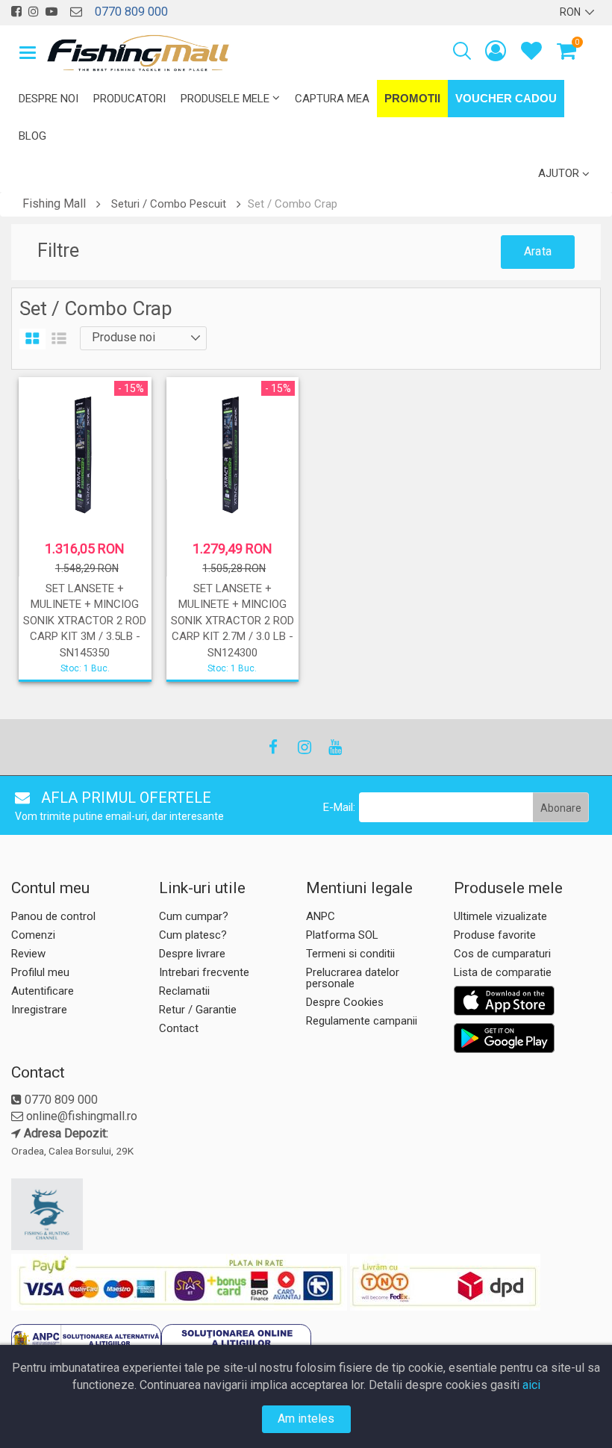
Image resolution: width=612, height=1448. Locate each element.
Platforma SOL (342, 935)
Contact (179, 1028)
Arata (538, 251)
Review (28, 953)
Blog (32, 136)
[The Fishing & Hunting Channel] (83, 1214)
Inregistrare (39, 1009)
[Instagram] (304, 747)
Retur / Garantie (198, 1009)
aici (531, 1385)
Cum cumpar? (193, 916)
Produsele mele (225, 98)
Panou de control (53, 916)
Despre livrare (192, 953)
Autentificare (42, 991)
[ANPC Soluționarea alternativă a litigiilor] (86, 1342)
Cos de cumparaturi (502, 953)
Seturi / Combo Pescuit (168, 204)
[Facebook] (273, 747)
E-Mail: (339, 807)
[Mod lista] (59, 339)
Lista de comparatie (503, 972)
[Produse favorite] (531, 54)
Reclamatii (184, 991)
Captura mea (332, 98)
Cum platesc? (193, 935)
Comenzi (33, 935)
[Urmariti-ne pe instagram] (33, 11)
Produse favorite (495, 935)
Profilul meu (40, 972)
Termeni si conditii (350, 953)
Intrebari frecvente (204, 972)
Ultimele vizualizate (500, 916)
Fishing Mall (54, 203)
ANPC (320, 916)
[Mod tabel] (32, 339)
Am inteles (306, 1418)
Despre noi (48, 98)
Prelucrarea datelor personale (352, 978)
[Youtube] (334, 747)
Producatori (129, 98)
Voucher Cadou (506, 98)
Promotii (412, 98)
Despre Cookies (345, 1002)
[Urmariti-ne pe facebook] (16, 11)
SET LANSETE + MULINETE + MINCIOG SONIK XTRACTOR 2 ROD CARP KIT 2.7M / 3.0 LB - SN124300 (232, 620)
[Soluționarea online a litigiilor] (236, 1342)
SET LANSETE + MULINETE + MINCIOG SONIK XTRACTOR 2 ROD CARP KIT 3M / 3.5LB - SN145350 (84, 620)
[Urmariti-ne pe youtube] (51, 11)
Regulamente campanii (361, 1021)
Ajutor (558, 173)
